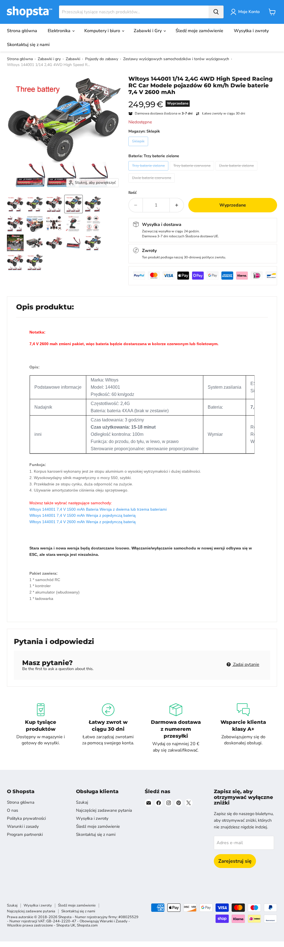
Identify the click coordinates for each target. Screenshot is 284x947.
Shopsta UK (65, 925)
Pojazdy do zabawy (101, 59)
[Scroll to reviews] (202, 99)
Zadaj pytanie (245, 664)
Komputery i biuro (102, 31)
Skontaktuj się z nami (28, 45)
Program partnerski (25, 834)
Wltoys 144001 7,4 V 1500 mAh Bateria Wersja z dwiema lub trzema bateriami (98, 509)
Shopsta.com (87, 925)
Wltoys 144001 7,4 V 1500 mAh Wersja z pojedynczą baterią (82, 515)
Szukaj (82, 802)
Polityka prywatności (26, 818)
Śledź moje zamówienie (199, 31)
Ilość (132, 192)
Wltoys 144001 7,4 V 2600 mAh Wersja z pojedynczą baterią (82, 522)
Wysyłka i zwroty (251, 31)
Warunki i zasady (23, 826)
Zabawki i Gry (148, 31)
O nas (12, 810)
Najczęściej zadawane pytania (104, 810)
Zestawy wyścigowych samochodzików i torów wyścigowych (176, 59)
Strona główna (22, 31)
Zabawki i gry (49, 59)
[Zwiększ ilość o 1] (177, 205)
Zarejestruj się (235, 861)
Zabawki (73, 59)
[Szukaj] (216, 12)
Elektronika (60, 31)
